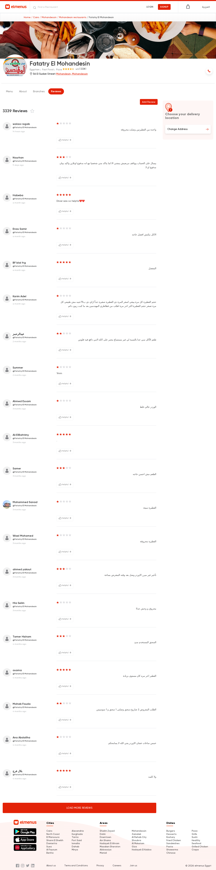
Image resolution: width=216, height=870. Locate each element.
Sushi (194, 837)
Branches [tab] (39, 91)
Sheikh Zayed (107, 831)
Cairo (49, 831)
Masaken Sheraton (110, 846)
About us (51, 865)
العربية (206, 7)
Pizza (194, 831)
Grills (194, 834)
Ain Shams (105, 840)
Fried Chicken (173, 840)
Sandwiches (173, 843)
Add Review (148, 102)
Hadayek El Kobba (141, 849)
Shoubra (136, 840)
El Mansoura (52, 837)
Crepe (195, 849)
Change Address (177, 129)
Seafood (196, 843)
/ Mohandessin (48, 17)
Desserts (171, 834)
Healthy (196, 840)
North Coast (53, 834)
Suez (49, 846)
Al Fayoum (51, 849)
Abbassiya (105, 849)
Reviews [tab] (56, 91)
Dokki (103, 834)
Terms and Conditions (76, 865)
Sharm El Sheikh (54, 840)
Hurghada (77, 834)
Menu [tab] (9, 91)
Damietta (51, 843)
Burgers (170, 831)
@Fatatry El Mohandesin (25, 127)
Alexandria (78, 831)
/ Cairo (35, 17)
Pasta (169, 846)
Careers (117, 865)
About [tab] (23, 91)
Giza (134, 846)
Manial (103, 853)
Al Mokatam (138, 843)
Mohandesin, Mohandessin (72, 73)
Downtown (105, 837)
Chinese (171, 853)
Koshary (170, 837)
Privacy (100, 865)
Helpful (66, 140)
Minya (75, 849)
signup (164, 7)
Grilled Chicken (200, 846)
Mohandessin (139, 831)
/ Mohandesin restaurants (72, 17)
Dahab (75, 846)
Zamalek (136, 834)
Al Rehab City (139, 837)
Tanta (75, 837)
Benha (49, 853)
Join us (133, 865)
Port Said (77, 840)
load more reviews (79, 807)
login (149, 7)
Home (27, 17)
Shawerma (172, 849)
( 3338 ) (82, 69)
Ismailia (76, 843)
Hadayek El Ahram (109, 843)
